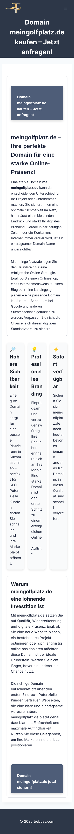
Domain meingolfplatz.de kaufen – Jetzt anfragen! (31, 106)
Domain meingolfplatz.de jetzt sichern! (36, 781)
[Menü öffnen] (65, 8)
